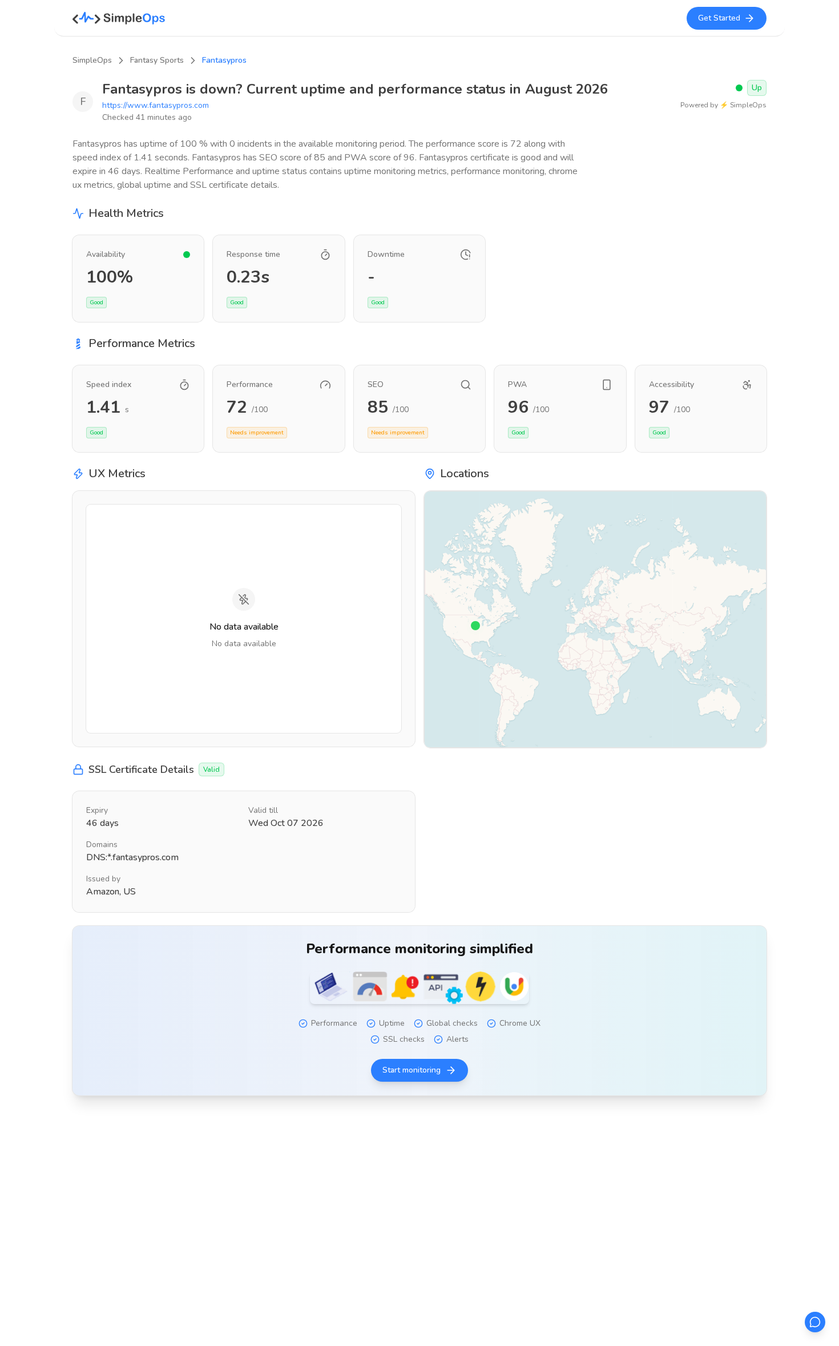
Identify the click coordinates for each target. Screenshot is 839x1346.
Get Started (719, 18)
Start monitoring (411, 1070)
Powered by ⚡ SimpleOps (723, 105)
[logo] (119, 18)
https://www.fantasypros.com (155, 105)
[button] (475, 625)
